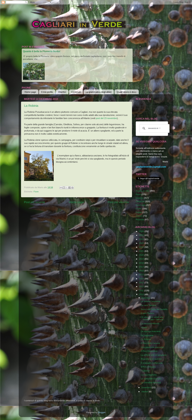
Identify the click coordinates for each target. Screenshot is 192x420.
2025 (141, 235)
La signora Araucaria (150, 331)
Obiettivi (62, 92)
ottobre (145, 391)
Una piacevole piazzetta (152, 347)
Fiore (36, 192)
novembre (146, 387)
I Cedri (144, 327)
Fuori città (140, 205)
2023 (141, 243)
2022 (141, 247)
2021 (141, 251)
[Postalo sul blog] (63, 187)
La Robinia (31, 105)
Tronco (139, 216)
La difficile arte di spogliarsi (153, 355)
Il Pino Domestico (149, 351)
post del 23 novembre (106, 118)
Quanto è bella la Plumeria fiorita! (41, 51)
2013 (141, 282)
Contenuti (76, 92)
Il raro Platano (147, 313)
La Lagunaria (147, 335)
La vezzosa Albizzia (150, 323)
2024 (141, 239)
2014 (141, 279)
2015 (141, 275)
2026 (141, 231)
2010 (141, 294)
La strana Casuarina (150, 301)
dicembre (146, 298)
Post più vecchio (118, 202)
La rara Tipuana (148, 305)
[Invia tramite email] (61, 187)
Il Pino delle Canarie (150, 343)
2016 (141, 271)
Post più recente (34, 202)
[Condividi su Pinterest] (72, 187)
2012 (141, 286)
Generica (140, 201)
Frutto (138, 209)
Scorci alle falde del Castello (154, 309)
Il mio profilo (47, 92)
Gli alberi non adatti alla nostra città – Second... (153, 318)
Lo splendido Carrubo (151, 379)
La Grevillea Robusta (151, 382)
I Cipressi (145, 371)
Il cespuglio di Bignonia (152, 363)
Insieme (139, 198)
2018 (141, 263)
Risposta (140, 219)
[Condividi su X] (66, 187)
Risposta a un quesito (151, 359)
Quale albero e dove (126, 92)
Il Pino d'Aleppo (148, 367)
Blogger (101, 412)
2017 (141, 267)
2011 (141, 290)
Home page (30, 92)
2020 (141, 255)
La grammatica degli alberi (98, 92)
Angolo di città (142, 191)
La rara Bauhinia (149, 375)
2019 (141, 259)
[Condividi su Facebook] (69, 187)
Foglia (139, 212)
